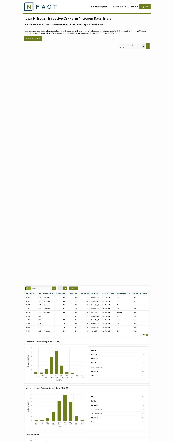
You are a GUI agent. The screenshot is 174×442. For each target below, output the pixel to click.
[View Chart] (65, 288)
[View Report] (60, 288)
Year (39, 293)
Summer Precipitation (140, 293)
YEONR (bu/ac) (73, 293)
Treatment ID (29, 293)
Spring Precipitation (123, 293)
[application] (56, 364)
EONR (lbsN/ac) (61, 293)
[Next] (147, 335)
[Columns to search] (28, 288)
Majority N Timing (108, 293)
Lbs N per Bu (85, 293)
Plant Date (94, 293)
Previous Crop (48, 293)
